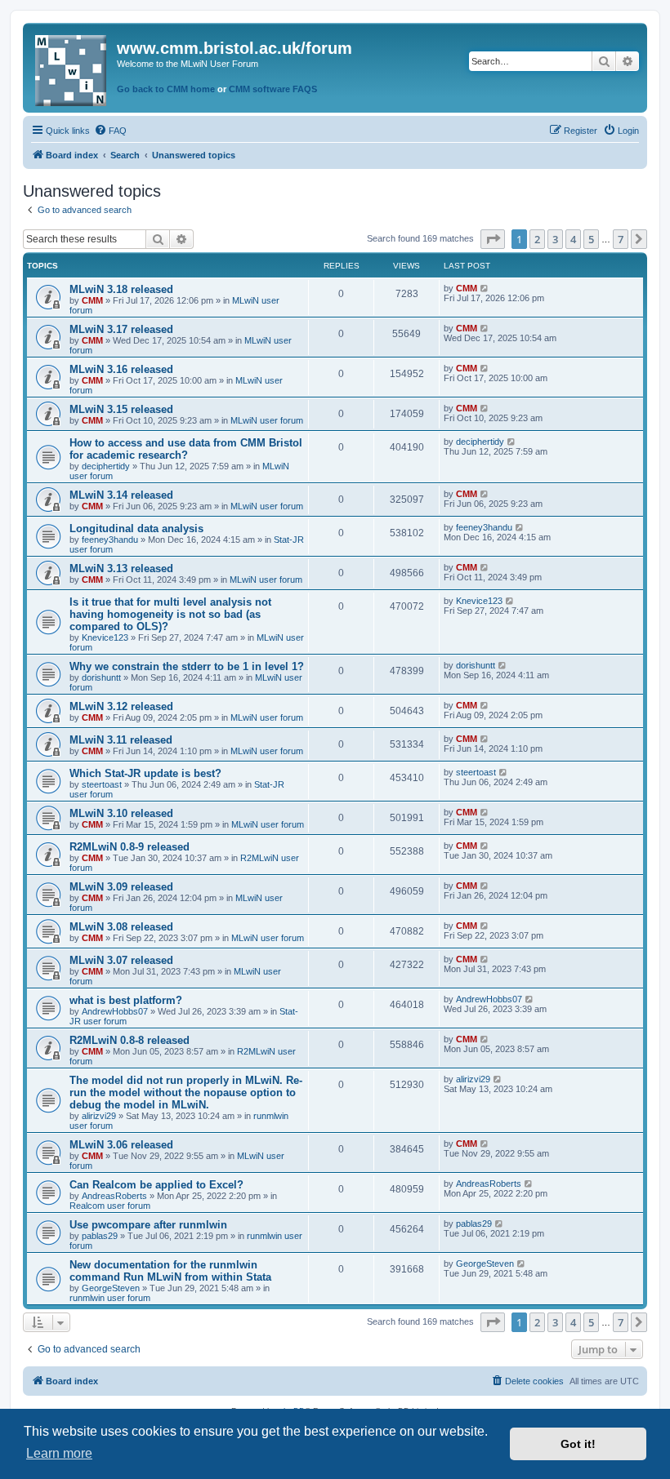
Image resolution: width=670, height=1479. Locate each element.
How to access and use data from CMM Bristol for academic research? (185, 449)
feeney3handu (110, 539)
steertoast (102, 784)
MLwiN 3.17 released (121, 329)
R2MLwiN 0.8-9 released (129, 847)
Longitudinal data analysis (136, 528)
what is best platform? (125, 1000)
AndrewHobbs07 (115, 1011)
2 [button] (537, 239)
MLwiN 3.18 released (121, 289)
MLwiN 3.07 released (121, 960)
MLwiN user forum (266, 420)
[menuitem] (110, 130)
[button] (492, 239)
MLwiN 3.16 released (121, 369)
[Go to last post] (485, 288)
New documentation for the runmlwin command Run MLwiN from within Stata (170, 1271)
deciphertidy (106, 466)
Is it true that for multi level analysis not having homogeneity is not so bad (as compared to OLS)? (170, 614)
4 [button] (573, 239)
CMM (92, 300)
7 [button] (620, 239)
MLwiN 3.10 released (121, 813)
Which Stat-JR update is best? (145, 773)
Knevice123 (105, 637)
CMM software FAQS (273, 89)
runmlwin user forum (109, 1298)
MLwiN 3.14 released (121, 495)
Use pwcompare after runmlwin (148, 1225)
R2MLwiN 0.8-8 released (129, 1040)
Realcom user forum (109, 1205)
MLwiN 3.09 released (121, 887)
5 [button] (591, 239)
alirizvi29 (99, 1116)
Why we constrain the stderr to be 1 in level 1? (186, 666)
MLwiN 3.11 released (120, 740)
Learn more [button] (59, 1453)
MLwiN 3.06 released (121, 1145)
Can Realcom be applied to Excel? (156, 1185)
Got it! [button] (578, 1443)
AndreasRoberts (114, 1196)
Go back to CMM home (166, 89)
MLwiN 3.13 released (121, 568)
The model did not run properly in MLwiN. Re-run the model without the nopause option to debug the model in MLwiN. (185, 1092)
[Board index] (72, 67)
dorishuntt (101, 677)
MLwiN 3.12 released (121, 706)
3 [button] (555, 239)
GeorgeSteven (111, 1288)
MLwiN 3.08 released (121, 927)
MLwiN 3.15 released (121, 409)
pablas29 (100, 1236)
